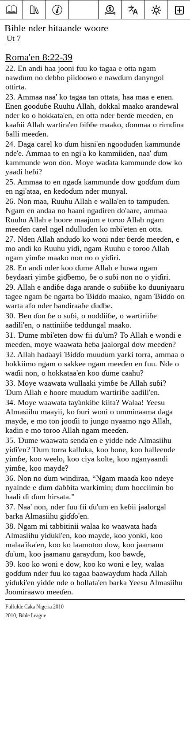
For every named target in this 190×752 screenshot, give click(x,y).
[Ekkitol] (34, 9)
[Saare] (11, 10)
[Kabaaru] (57, 9)
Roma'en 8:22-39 (38, 57)
